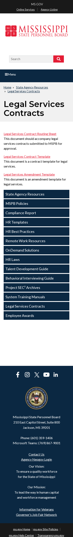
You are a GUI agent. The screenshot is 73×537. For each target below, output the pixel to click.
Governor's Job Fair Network (36, 514)
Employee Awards (19, 315)
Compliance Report (20, 213)
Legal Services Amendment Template (29, 174)
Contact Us (36, 454)
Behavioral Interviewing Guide (29, 278)
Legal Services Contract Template (27, 156)
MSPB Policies (16, 203)
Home (7, 87)
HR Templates (16, 222)
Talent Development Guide (26, 269)
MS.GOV (37, 4)
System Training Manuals (25, 297)
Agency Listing (49, 9)
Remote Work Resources (25, 241)
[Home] (36, 34)
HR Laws (12, 259)
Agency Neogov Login (36, 459)
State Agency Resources (32, 87)
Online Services (25, 9)
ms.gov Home (21, 529)
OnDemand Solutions (22, 250)
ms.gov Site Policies (45, 529)
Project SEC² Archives (22, 287)
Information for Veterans (36, 509)
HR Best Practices (19, 231)
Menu (12, 74)
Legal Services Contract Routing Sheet (30, 134)
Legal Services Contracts (24, 91)
